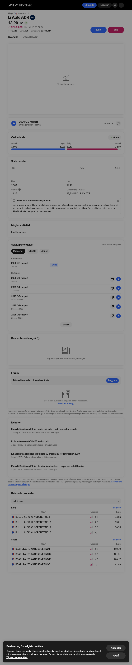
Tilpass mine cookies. (17, 657)
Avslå (116, 655)
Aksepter (116, 647)
